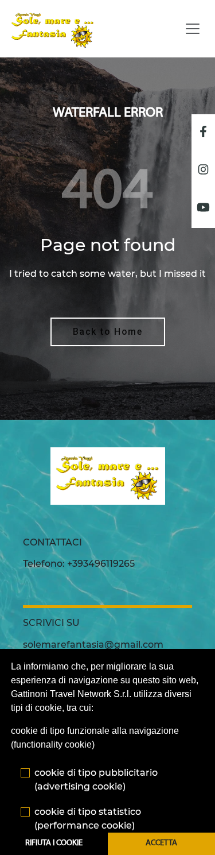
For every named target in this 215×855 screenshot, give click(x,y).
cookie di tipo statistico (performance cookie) (87, 818)
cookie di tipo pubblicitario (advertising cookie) (96, 779)
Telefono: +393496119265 (79, 563)
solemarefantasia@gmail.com (93, 644)
